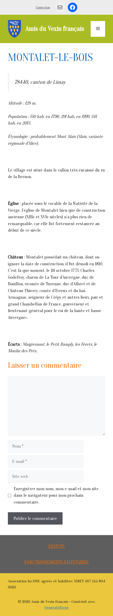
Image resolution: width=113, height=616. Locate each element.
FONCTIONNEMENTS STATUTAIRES (56, 562)
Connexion (43, 7)
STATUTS (56, 546)
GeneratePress (57, 607)
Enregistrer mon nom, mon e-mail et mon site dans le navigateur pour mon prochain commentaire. (56, 495)
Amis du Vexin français (54, 29)
